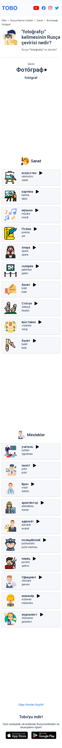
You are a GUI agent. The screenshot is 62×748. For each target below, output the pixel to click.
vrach (25, 487)
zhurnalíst (27, 618)
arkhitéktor (28, 506)
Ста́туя (27, 303)
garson (26, 584)
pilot (24, 472)
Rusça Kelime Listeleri (21, 20)
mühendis (27, 603)
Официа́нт (29, 577)
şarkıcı (25, 565)
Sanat (40, 20)
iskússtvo (27, 176)
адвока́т (28, 521)
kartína (25, 195)
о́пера (26, 247)
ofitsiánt (26, 580)
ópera (25, 251)
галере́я (27, 266)
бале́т (26, 340)
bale (24, 347)
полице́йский (31, 540)
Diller (4, 20)
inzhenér (27, 599)
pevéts (26, 562)
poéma (26, 232)
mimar (25, 509)
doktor (25, 491)
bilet (24, 291)
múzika (26, 213)
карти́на (27, 191)
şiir (23, 236)
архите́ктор (30, 502)
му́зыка (27, 210)
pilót (24, 468)
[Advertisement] (31, 116)
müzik (25, 217)
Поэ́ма (26, 229)
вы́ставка (29, 322)
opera (25, 254)
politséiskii (28, 543)
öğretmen (27, 454)
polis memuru (29, 547)
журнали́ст (29, 614)
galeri (25, 273)
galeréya (27, 269)
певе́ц (26, 558)
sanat (25, 180)
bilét (24, 288)
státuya (26, 306)
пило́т (26, 465)
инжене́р (28, 596)
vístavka (26, 325)
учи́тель (27, 447)
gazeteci (27, 621)
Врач (25, 484)
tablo (24, 198)
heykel (25, 310)
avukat (25, 528)
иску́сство (29, 173)
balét (24, 344)
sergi (25, 329)
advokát (26, 524)
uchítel (25, 450)
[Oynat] (45, 69)
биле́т (26, 284)
